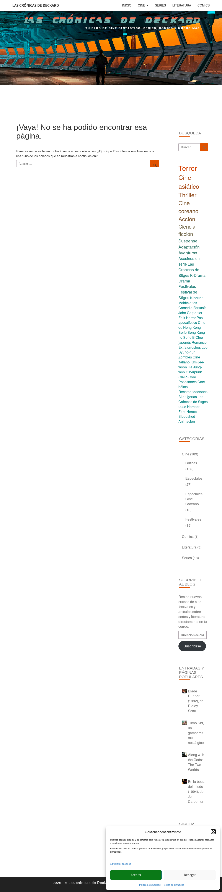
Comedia (185, 307)
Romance (199, 342)
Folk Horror (187, 317)
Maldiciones (187, 302)
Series (160, 5)
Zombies (185, 357)
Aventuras (187, 252)
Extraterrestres (189, 347)
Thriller (187, 194)
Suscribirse (192, 646)
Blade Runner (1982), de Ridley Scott (196, 701)
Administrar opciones (120, 863)
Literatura (181, 5)
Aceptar (136, 875)
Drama (184, 281)
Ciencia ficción (186, 230)
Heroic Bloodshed (187, 414)
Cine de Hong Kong (191, 325)
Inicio (126, 5)
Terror (187, 168)
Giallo (183, 376)
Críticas (191, 462)
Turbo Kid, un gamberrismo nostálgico (196, 732)
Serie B (189, 337)
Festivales (187, 286)
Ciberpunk (194, 371)
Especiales (193, 478)
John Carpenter (190, 312)
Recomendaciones (192, 391)
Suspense (188, 241)
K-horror (196, 297)
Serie (182, 332)
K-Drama (198, 275)
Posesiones (187, 381)
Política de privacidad (150, 884)
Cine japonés (190, 340)
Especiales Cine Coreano (193, 498)
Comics (204, 5)
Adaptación (189, 247)
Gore (192, 376)
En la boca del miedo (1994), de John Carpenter (196, 791)
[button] (213, 831)
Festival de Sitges (187, 294)
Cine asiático (188, 181)
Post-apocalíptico (191, 320)
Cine (141, 5)
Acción (186, 219)
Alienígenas (187, 396)
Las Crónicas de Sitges (188, 269)
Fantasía (200, 307)
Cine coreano (188, 207)
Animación (186, 421)
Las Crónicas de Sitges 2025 (193, 401)
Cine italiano (189, 360)
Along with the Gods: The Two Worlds (196, 762)
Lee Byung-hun (192, 350)
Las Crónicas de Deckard (35, 5)
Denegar (190, 875)
